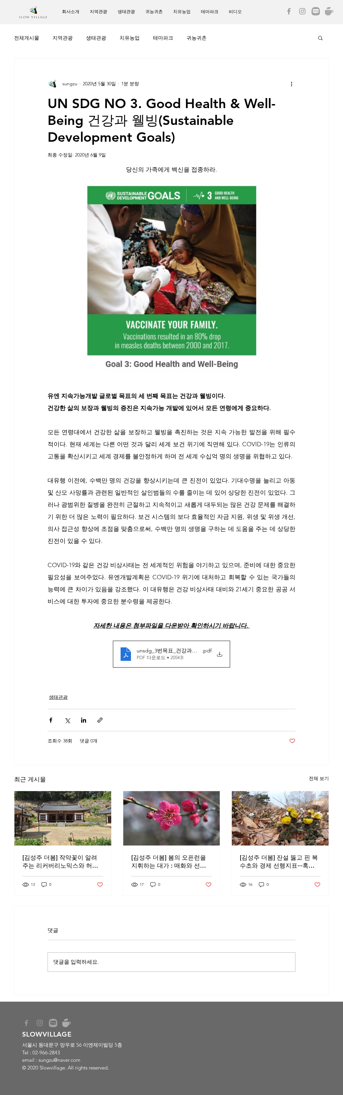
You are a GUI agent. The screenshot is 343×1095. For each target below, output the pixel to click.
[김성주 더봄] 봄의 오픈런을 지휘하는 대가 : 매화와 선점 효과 (168, 862)
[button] (320, 37)
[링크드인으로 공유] (83, 720)
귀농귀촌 (197, 38)
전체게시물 (26, 38)
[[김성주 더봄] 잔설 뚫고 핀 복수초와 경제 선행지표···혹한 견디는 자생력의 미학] (280, 818)
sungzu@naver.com (59, 1060)
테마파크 (163, 38)
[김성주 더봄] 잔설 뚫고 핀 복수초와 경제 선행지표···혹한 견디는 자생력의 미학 (279, 862)
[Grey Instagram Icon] (302, 11)
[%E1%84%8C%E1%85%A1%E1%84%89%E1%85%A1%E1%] (329, 11)
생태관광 (96, 38)
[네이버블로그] (316, 11)
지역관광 (63, 38)
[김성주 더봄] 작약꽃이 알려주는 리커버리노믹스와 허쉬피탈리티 (60, 862)
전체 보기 (319, 778)
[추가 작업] (291, 84)
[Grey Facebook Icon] (289, 11)
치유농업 (130, 38)
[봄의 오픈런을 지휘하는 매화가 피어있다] (171, 818)
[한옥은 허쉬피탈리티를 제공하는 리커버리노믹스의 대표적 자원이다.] (62, 818)
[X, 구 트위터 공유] (67, 720)
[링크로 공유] (100, 720)
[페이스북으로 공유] (51, 720)
